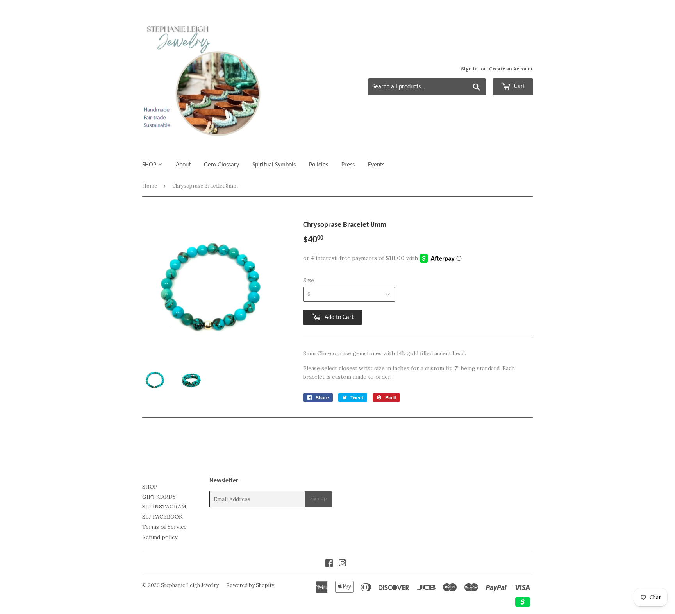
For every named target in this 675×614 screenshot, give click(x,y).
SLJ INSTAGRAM (164, 506)
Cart (518, 86)
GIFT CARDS (159, 496)
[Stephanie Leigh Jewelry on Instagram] (342, 563)
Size (308, 280)
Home (149, 186)
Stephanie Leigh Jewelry (190, 585)
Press (348, 165)
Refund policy (159, 537)
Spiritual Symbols (274, 165)
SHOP (150, 165)
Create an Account (511, 69)
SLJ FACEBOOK (162, 516)
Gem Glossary (221, 165)
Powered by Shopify (250, 585)
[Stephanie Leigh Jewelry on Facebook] (329, 563)
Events (376, 165)
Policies (318, 165)
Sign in (469, 69)
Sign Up (318, 499)
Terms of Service (164, 526)
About (183, 165)
